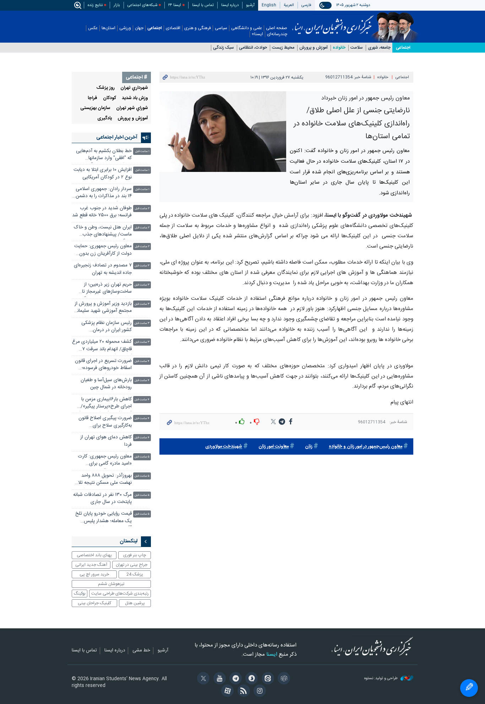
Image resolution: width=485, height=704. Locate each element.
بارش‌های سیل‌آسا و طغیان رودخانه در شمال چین (106, 384)
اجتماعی (154, 28)
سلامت (356, 48)
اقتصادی (173, 28)
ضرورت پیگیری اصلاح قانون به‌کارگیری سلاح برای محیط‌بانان (105, 422)
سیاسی (221, 28)
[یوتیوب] (218, 679)
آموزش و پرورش (313, 48)
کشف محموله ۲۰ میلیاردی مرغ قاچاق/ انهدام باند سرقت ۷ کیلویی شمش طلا (102, 346)
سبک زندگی (223, 48)
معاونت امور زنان (273, 446)
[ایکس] (202, 679)
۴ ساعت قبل (142, 361)
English (269, 5)
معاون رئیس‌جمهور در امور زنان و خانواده (365, 446)
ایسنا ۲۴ (174, 5)
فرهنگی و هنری (197, 28)
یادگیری (104, 118)
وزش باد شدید (135, 98)
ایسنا (333, 22)
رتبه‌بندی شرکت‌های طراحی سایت (120, 593)
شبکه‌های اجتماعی (142, 5)
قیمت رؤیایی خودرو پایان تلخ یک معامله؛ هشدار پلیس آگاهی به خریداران (103, 518)
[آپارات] (226, 691)
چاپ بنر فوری (134, 555)
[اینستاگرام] (258, 691)
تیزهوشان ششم (111, 583)
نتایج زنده (95, 5)
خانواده (339, 48)
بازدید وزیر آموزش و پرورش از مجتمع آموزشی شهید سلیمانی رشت (102, 308)
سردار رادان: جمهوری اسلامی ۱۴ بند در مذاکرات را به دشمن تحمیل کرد (104, 193)
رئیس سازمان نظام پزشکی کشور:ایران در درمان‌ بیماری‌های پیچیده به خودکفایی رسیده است (106, 327)
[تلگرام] (234, 679)
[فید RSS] (242, 691)
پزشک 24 (134, 574)
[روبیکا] (283, 679)
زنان (308, 446)
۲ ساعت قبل (142, 208)
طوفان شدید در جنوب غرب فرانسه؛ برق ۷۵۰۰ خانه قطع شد (102, 212)
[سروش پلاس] (250, 679)
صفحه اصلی (276, 28)
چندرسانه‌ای (277, 34)
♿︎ (469, 688)
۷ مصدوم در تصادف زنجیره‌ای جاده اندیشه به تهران (103, 269)
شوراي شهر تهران (132, 108)
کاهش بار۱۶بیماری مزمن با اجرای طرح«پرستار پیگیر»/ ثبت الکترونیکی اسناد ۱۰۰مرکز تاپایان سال (104, 404)
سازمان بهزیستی (95, 108)
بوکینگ (80, 593)
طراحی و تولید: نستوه (381, 679)
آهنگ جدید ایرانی (91, 564)
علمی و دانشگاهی (246, 28)
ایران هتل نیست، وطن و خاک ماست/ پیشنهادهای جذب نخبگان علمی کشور (103, 232)
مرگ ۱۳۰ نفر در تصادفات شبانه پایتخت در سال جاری (102, 498)
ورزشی (125, 28)
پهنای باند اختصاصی (94, 555)
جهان (139, 28)
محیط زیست (283, 48)
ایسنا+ (257, 34)
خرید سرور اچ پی (94, 574)
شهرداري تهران (134, 88)
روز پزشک (106, 88)
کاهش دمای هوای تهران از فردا (106, 441)
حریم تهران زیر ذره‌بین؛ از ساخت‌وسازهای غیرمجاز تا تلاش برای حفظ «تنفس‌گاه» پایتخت (105, 289)
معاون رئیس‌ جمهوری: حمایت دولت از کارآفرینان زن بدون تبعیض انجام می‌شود (103, 251)
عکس (93, 28)
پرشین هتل (135, 603)
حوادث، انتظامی (253, 48)
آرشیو (250, 5)
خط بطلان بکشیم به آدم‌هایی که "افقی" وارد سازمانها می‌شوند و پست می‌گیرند (104, 155)
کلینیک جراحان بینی (94, 603)
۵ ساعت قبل (142, 457)
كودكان (109, 98)
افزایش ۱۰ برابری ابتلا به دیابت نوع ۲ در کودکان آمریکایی (102, 173)
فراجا (92, 98)
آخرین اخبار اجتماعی (116, 137)
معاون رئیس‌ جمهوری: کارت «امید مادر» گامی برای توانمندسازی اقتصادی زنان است (105, 461)
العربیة (289, 5)
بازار (117, 5)
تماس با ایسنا (203, 5)
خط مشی (141, 650)
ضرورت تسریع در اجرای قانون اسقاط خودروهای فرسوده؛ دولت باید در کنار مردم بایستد (103, 365)
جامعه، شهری (379, 48)
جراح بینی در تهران (131, 564)
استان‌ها (108, 28)
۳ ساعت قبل (142, 266)
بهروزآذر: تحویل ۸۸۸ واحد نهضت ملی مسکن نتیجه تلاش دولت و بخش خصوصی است (102, 480)
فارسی (306, 5)
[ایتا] (266, 679)
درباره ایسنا (230, 5)
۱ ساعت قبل (142, 151)
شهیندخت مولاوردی (223, 446)
